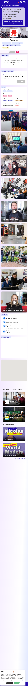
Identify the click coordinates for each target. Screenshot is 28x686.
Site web (6, 47)
